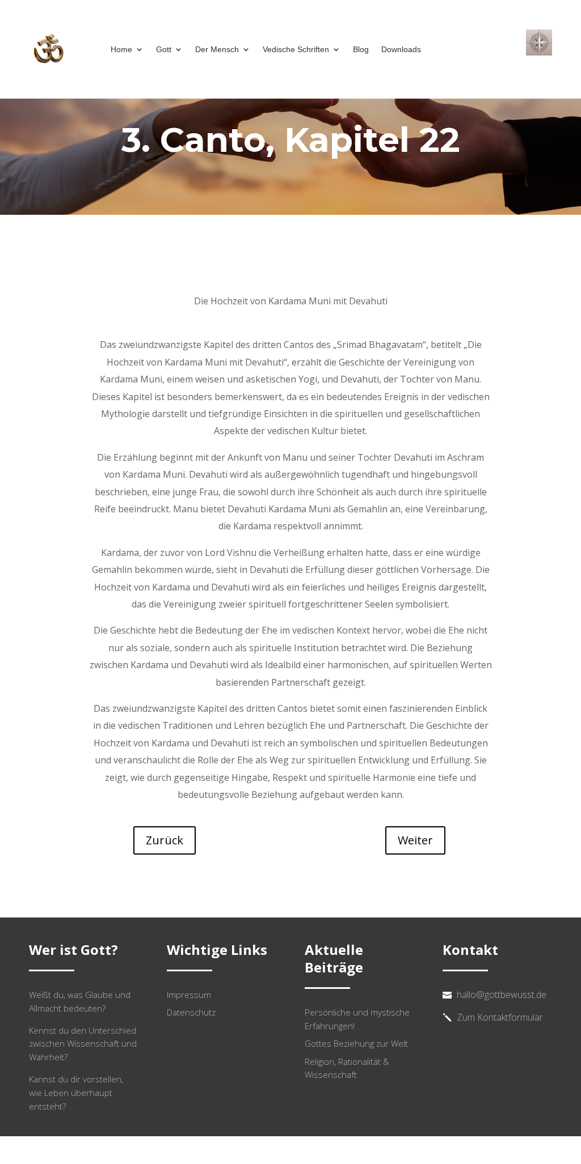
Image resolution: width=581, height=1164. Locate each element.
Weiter (415, 840)
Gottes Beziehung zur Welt (356, 1043)
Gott (163, 49)
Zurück (164, 840)
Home (121, 49)
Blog (361, 49)
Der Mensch (217, 49)
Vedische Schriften (296, 49)
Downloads (401, 49)
